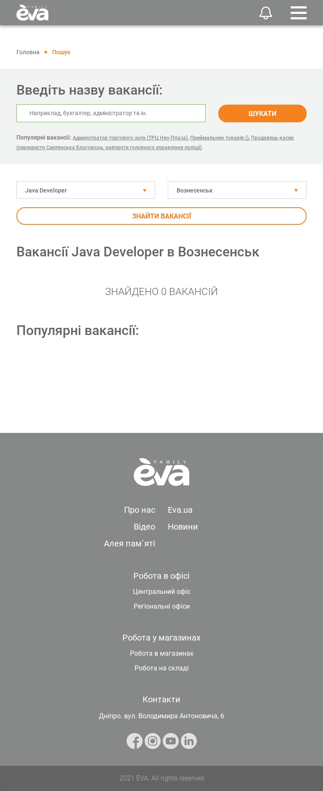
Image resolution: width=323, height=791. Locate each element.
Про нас (139, 510)
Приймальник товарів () (219, 138)
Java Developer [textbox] (46, 190)
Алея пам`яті (129, 543)
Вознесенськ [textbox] (195, 190)
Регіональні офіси (162, 606)
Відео (144, 527)
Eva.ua (180, 510)
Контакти (161, 699)
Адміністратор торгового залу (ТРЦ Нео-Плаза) (130, 138)
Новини (183, 527)
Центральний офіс (162, 592)
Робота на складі (162, 668)
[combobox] (85, 190)
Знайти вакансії (161, 216)
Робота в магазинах (161, 653)
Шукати (262, 114)
